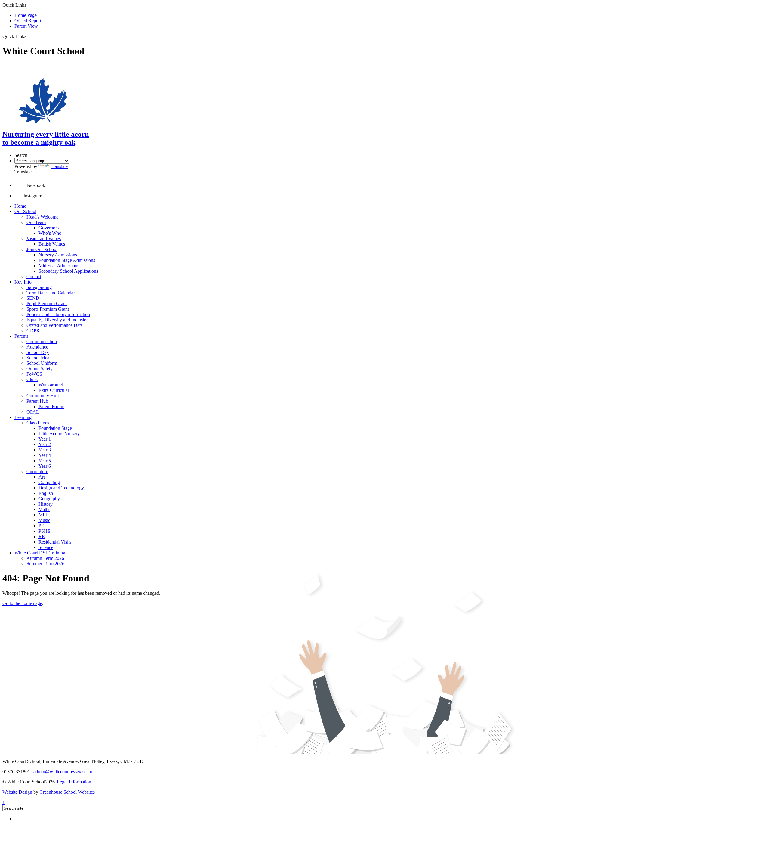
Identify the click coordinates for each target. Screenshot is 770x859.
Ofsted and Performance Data (54, 325)
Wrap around (50, 384)
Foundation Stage (55, 428)
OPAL (32, 411)
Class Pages (37, 422)
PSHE (44, 531)
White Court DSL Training (39, 552)
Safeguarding (39, 287)
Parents (21, 336)
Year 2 (44, 444)
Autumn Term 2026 (45, 558)
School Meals (39, 357)
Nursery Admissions (57, 254)
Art (41, 476)
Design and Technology (61, 487)
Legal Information (74, 781)
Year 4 (44, 455)
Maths (44, 509)
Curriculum (37, 471)
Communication (41, 341)
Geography (49, 498)
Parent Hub (37, 401)
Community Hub (42, 395)
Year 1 (44, 439)
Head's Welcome (42, 216)
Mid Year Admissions (58, 265)
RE (41, 536)
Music (44, 520)
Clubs (32, 379)
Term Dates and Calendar (50, 292)
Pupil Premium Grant (46, 303)
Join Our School (41, 249)
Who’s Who (49, 233)
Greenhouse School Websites (67, 792)
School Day (37, 352)
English (45, 493)
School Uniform (41, 363)
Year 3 (44, 449)
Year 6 (44, 466)
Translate (59, 166)
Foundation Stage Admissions (66, 260)
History (45, 504)
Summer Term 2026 (45, 563)
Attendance (37, 346)
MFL (43, 514)
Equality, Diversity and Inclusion (57, 319)
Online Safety (39, 368)
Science (45, 547)
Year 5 (44, 460)
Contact (33, 276)
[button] (28, 36)
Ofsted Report (27, 20)
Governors (48, 227)
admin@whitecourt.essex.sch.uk (64, 771)
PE (41, 525)
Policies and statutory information (58, 314)
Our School (25, 211)
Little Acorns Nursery (59, 433)
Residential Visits (54, 541)
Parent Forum (51, 406)
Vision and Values (43, 238)
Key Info (23, 281)
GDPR (33, 330)
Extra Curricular (53, 390)
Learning (23, 417)
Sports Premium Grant (47, 309)
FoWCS (34, 374)
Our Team (36, 222)
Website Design (17, 792)
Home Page (25, 15)
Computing (49, 482)
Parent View (26, 26)
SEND (32, 298)
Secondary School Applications (68, 271)
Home (20, 206)
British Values (51, 244)
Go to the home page (22, 603)
